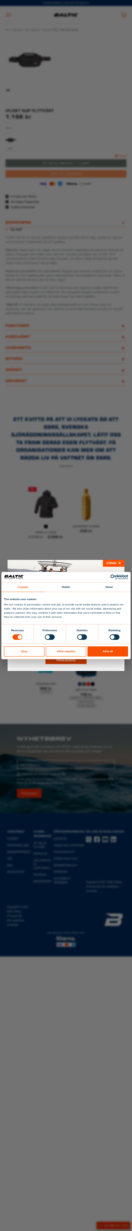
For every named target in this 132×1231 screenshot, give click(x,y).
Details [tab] (66, 586)
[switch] (50, 637)
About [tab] (109, 586)
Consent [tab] (23, 586)
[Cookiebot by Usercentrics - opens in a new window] (113, 576)
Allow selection (66, 651)
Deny (24, 651)
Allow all (108, 651)
